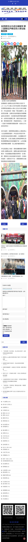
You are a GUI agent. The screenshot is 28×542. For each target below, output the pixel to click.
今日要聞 (5, 401)
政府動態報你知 (6, 460)
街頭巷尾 (5, 449)
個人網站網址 (6, 319)
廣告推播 (5, 496)
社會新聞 (10, 34)
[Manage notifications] (24, 538)
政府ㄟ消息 (5, 458)
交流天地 (5, 436)
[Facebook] (5, 43)
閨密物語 (5, 421)
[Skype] (17, 43)
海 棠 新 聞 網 (14, 522)
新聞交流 (5, 433)
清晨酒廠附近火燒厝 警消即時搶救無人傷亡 (12, 276)
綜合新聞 (5, 424)
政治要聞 (5, 463)
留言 (4, 295)
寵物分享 (5, 418)
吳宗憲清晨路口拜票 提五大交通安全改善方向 (14, 391)
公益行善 (5, 452)
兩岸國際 (5, 426)
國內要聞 (5, 430)
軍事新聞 (4, 34)
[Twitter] (11, 43)
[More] (20, 43)
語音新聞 (5, 493)
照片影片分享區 (6, 404)
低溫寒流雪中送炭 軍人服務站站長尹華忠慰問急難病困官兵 (5, 224)
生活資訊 (5, 481)
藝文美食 (5, 483)
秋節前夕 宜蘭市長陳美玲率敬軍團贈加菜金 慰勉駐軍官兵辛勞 (14, 246)
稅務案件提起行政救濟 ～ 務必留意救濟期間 (13, 363)
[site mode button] (22, 19)
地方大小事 (5, 447)
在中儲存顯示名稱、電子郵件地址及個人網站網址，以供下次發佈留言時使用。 (7, 329)
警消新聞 (5, 472)
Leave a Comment (6, 38)
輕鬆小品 (5, 415)
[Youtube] (14, 43)
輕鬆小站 (5, 413)
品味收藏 (5, 444)
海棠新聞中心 (12, 249)
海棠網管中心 (13, 36)
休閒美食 (5, 486)
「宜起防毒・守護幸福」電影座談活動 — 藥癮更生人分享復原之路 (14, 386)
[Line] (2, 43)
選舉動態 (5, 466)
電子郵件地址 (6, 314)
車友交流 (5, 438)
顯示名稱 (5, 309)
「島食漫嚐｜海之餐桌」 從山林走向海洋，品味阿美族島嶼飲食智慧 (14, 352)
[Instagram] (8, 43)
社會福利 (5, 410)
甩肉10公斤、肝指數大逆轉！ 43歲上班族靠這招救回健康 (14, 374)
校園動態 (5, 455)
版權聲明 (5, 407)
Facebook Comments (17, 288)
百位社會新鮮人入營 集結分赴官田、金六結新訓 (12, 254)
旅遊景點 (5, 440)
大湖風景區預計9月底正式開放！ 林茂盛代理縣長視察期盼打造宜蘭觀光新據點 (15, 380)
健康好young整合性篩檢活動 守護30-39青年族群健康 (14, 358)
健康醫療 (5, 490)
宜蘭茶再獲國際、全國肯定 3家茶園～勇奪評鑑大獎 (15, 368)
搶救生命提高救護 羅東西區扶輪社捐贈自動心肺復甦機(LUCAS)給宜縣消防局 (24, 224)
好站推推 (5, 498)
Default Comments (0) (7, 288)
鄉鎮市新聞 (5, 475)
